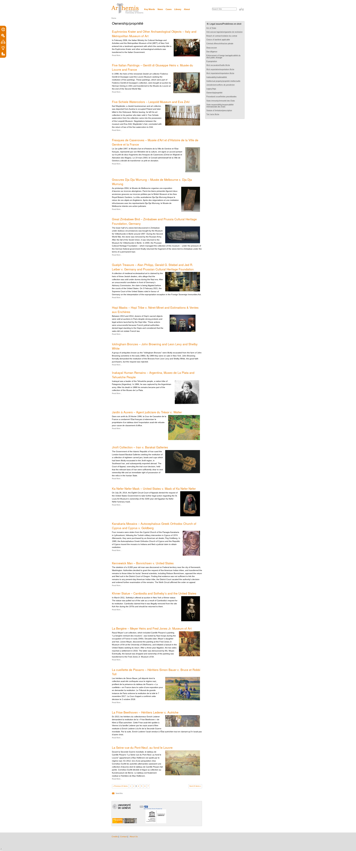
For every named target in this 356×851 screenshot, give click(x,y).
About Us (134, 836)
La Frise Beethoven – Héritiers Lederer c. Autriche (145, 712)
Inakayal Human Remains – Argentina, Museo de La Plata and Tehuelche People (153, 374)
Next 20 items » (195, 786)
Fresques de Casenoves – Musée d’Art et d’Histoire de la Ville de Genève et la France (155, 142)
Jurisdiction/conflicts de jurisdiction (220, 85)
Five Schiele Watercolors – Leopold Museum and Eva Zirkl (151, 102)
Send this (119, 793)
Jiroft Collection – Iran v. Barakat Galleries (140, 447)
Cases (169, 9)
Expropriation (211, 61)
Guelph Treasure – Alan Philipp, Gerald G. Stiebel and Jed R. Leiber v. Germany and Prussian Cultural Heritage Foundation (153, 267)
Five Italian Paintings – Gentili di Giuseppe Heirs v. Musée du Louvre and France (152, 67)
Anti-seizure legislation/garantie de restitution (224, 32)
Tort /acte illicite (212, 114)
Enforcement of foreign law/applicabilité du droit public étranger (223, 56)
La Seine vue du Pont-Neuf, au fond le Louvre (142, 747)
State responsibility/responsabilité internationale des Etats (219, 106)
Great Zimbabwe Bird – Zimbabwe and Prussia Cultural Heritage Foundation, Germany (154, 221)
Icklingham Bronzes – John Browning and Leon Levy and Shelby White (155, 346)
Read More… (117, 55)
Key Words (149, 9)
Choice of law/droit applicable (218, 40)
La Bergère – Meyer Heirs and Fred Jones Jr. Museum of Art (152, 628)
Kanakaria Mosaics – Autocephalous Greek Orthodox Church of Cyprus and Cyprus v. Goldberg (154, 525)
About (187, 9)
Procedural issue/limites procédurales (221, 96)
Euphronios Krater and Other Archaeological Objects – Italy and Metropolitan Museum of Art (154, 33)
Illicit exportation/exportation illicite (220, 69)
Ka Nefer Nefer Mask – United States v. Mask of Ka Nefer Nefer (154, 488)
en (240, 9)
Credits (115, 836)
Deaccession (211, 48)
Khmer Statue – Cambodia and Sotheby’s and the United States (154, 593)
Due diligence (211, 52)
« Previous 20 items (120, 786)
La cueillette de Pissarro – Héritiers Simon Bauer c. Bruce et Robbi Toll (156, 672)
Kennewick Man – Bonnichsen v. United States (143, 563)
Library (177, 9)
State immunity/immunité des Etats (220, 101)
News (160, 9)
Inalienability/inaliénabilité (216, 77)
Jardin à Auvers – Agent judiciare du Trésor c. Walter (147, 412)
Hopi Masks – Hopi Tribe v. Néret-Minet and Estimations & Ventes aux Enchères (155, 309)
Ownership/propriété (214, 93)
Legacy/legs (211, 89)
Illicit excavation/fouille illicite (218, 65)
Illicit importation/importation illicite (220, 73)
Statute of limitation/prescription (219, 110)
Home (113, 18)
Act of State (211, 28)
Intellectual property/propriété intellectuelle (223, 81)
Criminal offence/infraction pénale (219, 43)
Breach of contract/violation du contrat (221, 36)
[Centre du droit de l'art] (127, 8)
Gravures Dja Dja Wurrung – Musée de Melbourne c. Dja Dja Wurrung (152, 181)
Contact (124, 836)
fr (243, 9)
